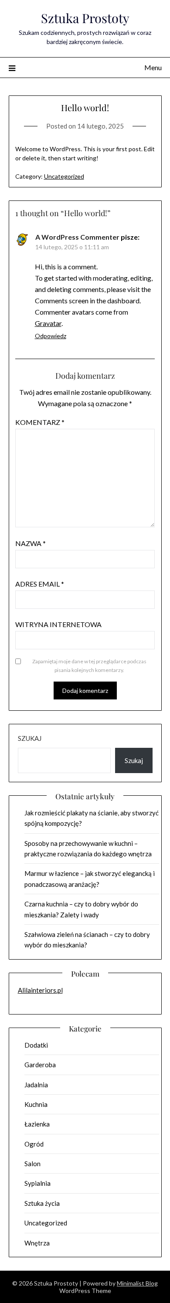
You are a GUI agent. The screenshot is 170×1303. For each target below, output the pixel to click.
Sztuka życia (42, 1203)
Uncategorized (64, 176)
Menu (153, 67)
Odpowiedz (50, 335)
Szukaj (29, 738)
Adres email (39, 584)
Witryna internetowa (58, 624)
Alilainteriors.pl (40, 990)
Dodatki (36, 1045)
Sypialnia (37, 1183)
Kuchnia (36, 1104)
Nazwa (30, 543)
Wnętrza (37, 1243)
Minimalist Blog (137, 1283)
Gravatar (48, 323)
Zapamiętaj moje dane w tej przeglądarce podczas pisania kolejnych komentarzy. (89, 665)
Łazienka (37, 1124)
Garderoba (40, 1065)
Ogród (34, 1144)
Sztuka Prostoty (85, 18)
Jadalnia (36, 1085)
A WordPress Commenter (77, 237)
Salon (32, 1163)
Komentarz (40, 422)
